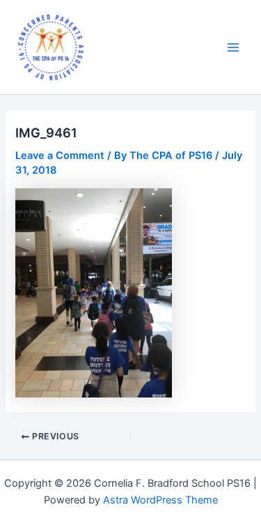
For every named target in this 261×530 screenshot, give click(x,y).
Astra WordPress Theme (160, 500)
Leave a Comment (59, 155)
